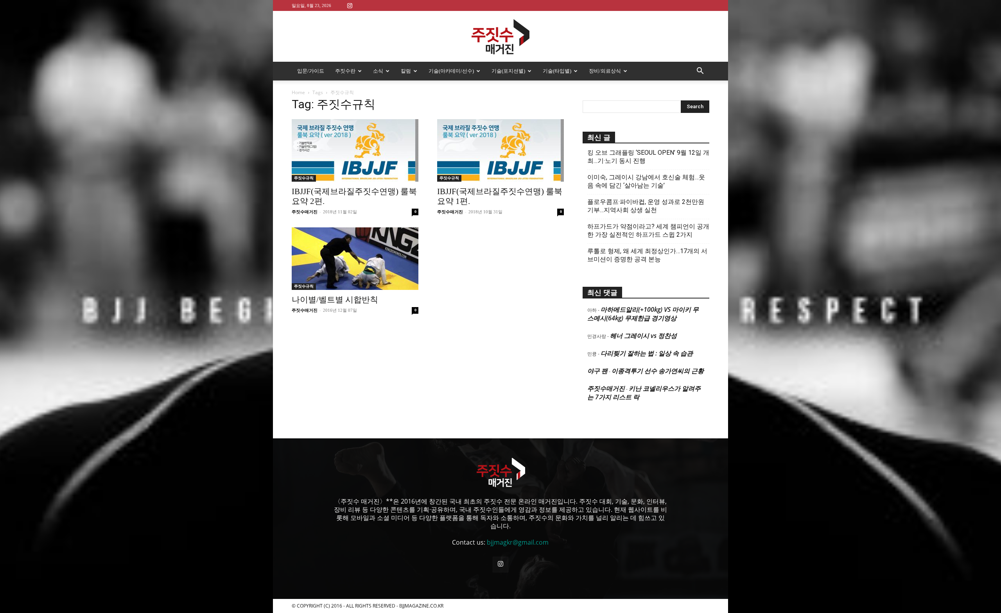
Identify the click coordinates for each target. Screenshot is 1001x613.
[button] (700, 71)
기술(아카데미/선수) (451, 71)
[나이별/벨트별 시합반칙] (355, 258)
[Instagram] (349, 5)
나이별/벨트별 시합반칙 (335, 299)
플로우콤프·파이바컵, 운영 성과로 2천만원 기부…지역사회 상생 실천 (645, 206)
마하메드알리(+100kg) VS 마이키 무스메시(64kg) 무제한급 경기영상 (643, 313)
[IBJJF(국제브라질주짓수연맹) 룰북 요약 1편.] (500, 150)
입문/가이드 (310, 71)
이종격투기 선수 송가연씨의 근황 (658, 370)
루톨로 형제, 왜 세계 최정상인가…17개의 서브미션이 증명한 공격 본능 (647, 255)
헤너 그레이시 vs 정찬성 (643, 335)
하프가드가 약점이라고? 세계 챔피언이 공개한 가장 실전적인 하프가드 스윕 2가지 (648, 230)
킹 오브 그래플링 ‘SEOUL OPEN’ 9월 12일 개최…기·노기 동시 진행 (648, 156)
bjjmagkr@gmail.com (518, 542)
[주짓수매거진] (500, 36)
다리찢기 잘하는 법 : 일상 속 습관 (647, 353)
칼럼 (406, 71)
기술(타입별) (557, 71)
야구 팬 (597, 370)
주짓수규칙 (304, 178)
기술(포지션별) (508, 71)
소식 (378, 71)
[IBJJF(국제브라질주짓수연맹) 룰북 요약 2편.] (355, 150)
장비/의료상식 (605, 71)
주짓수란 (345, 71)
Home (298, 92)
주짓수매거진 (305, 211)
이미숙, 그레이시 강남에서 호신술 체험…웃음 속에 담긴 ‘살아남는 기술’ (646, 181)
